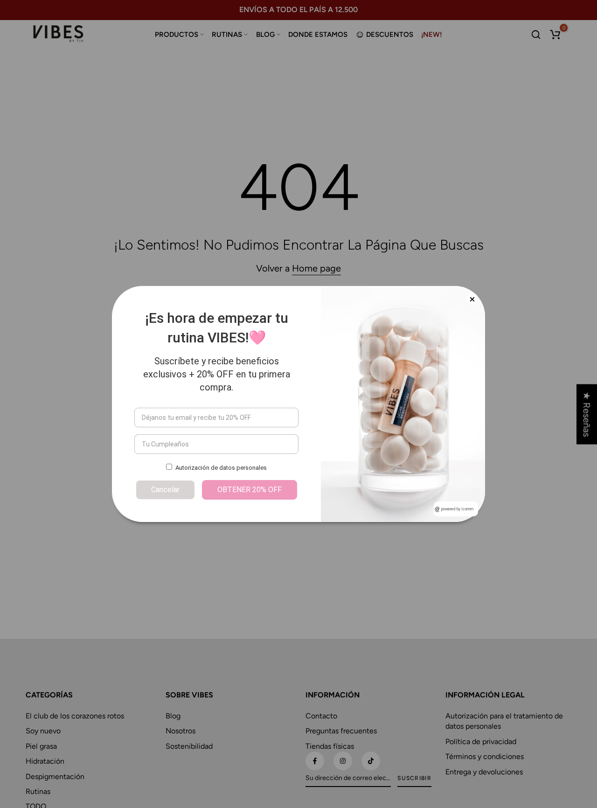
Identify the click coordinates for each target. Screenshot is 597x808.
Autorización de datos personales (221, 467)
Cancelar (165, 489)
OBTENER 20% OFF (249, 489)
